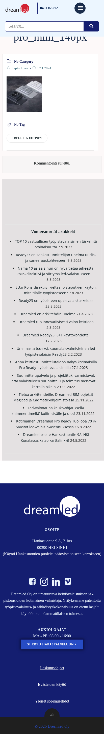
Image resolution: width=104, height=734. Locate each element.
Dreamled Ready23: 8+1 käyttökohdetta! (56, 335)
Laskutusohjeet (52, 668)
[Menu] (80, 8)
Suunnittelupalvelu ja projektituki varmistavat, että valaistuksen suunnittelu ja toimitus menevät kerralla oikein (53, 381)
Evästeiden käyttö (52, 684)
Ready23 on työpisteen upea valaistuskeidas (56, 300)
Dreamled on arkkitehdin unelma (47, 314)
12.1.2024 (44, 68)
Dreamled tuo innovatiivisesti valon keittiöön (56, 321)
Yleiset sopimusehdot (52, 701)
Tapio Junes (20, 68)
